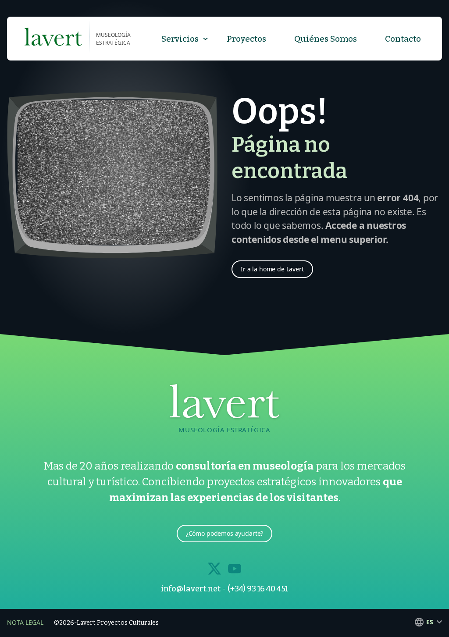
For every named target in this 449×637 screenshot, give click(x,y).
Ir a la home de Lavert (272, 269)
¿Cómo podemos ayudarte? (225, 533)
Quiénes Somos (325, 39)
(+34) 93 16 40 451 (258, 589)
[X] (214, 568)
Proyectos (246, 39)
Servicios (180, 39)
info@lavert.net (191, 589)
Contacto (403, 39)
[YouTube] (234, 568)
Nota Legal (25, 622)
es (429, 622)
